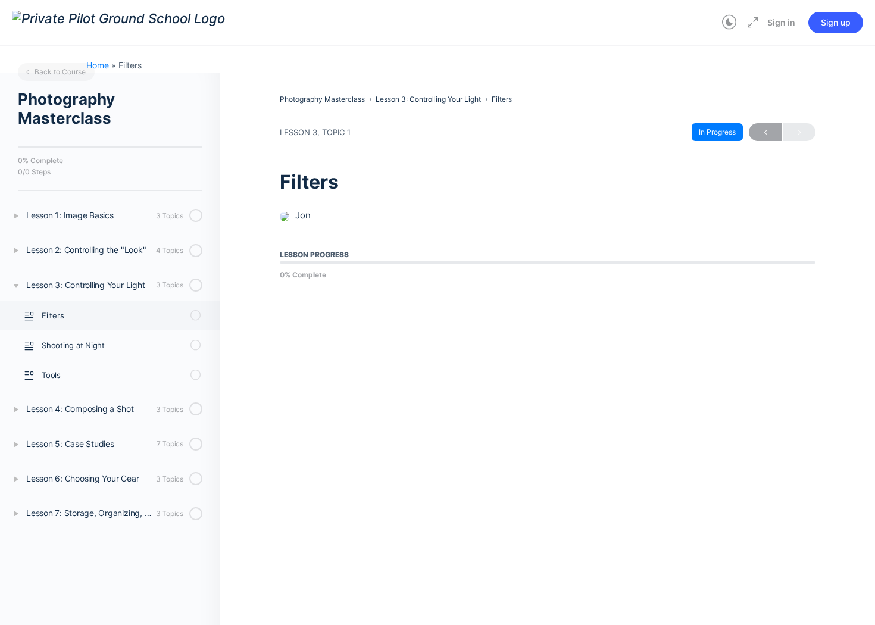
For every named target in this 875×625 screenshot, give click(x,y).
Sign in (781, 22)
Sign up (836, 22)
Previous (765, 132)
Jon (303, 215)
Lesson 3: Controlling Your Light (428, 99)
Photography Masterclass (322, 99)
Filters (502, 99)
